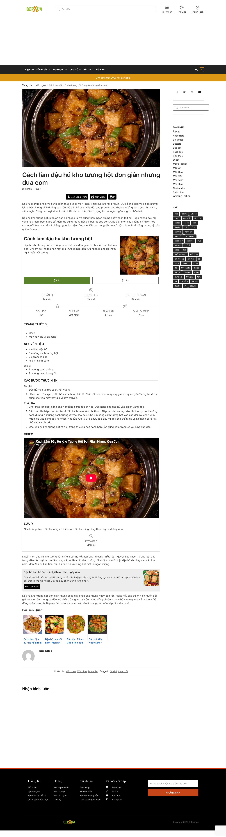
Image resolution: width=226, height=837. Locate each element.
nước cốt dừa (180, 250)
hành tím (178, 236)
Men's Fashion (180, 163)
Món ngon (41, 85)
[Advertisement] (113, 41)
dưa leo (178, 227)
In (114, 197)
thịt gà (177, 272)
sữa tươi (186, 263)
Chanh (194, 214)
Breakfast (178, 139)
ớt (185, 286)
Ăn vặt (176, 131)
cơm (194, 223)
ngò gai (178, 245)
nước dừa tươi (180, 254)
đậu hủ (113, 671)
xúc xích (184, 281)
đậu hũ (195, 281)
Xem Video (99, 197)
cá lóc (186, 223)
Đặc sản (177, 147)
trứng (196, 272)
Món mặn (93, 671)
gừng (193, 227)
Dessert (177, 143)
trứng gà (189, 277)
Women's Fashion (181, 196)
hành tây (188, 232)
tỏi (176, 281)
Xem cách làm (32, 586)
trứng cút (178, 277)
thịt (176, 268)
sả (199, 259)
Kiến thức (178, 156)
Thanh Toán (197, 11)
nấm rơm (194, 254)
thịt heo (187, 272)
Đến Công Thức (78, 197)
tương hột (123, 671)
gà (186, 227)
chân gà (186, 218)
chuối (177, 218)
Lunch (176, 159)
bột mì (184, 214)
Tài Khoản (167, 11)
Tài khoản (86, 781)
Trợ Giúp (182, 11)
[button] (199, 69)
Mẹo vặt (177, 167)
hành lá (178, 232)
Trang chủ (27, 85)
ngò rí (187, 245)
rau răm (191, 259)
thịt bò (196, 268)
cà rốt (177, 223)
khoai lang (190, 236)
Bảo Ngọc (45, 650)
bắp (176, 214)
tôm (199, 277)
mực (199, 241)
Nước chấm (179, 188)
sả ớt (177, 263)
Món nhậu (178, 184)
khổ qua (190, 241)
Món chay (82, 671)
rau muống (179, 259)
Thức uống (178, 192)
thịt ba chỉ (185, 268)
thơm (195, 263)
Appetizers (178, 135)
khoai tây (179, 241)
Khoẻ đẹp (178, 151)
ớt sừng (193, 286)
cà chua (197, 218)
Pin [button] (127, 280)
